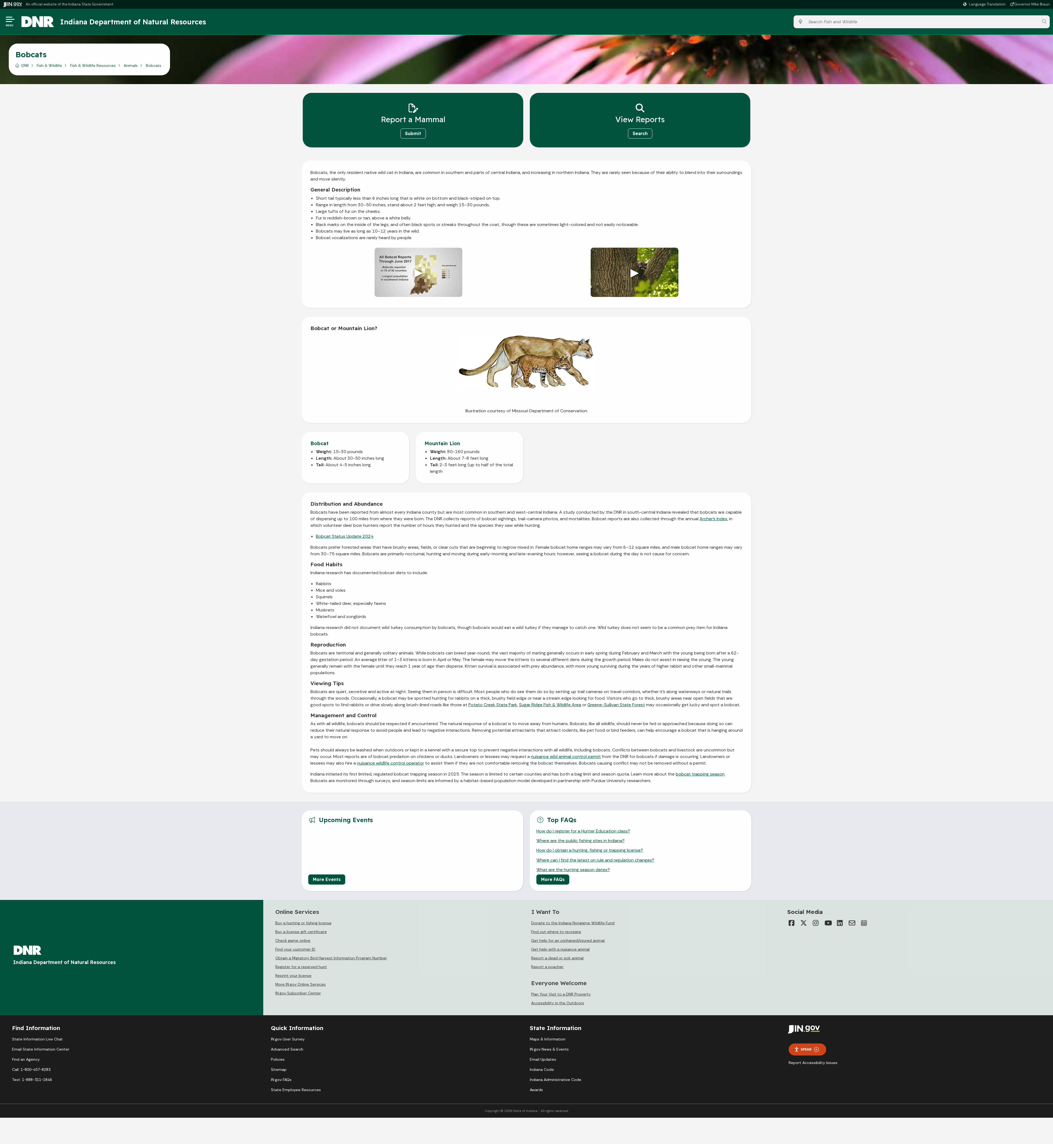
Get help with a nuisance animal (560, 949)
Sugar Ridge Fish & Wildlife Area (550, 705)
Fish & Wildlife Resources (93, 65)
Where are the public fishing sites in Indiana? (580, 840)
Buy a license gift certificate (301, 931)
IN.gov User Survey (288, 1039)
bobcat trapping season (700, 774)
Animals (131, 65)
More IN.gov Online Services (300, 984)
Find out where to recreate (556, 931)
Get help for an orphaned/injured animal (568, 940)
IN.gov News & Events (549, 1049)
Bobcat (319, 443)
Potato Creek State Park (492, 705)
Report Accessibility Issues (813, 1062)
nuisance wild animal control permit (566, 756)
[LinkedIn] (840, 923)
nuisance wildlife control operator (390, 763)
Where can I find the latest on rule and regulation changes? (595, 860)
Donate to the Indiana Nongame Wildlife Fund (573, 922)
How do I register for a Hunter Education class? (583, 831)
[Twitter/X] (803, 923)
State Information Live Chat (37, 1039)
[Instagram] (815, 923)
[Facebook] (791, 923)
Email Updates (543, 1059)
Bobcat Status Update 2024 (344, 536)
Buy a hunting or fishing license (303, 922)
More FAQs (553, 879)
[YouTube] (827, 923)
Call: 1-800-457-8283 (31, 1069)
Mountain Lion (442, 443)
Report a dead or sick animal (557, 958)
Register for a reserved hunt (301, 966)
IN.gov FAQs (281, 1079)
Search (640, 133)
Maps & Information (547, 1039)
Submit (413, 133)
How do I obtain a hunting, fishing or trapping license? (589, 850)
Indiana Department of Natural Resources (133, 21)
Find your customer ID (295, 949)
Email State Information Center (40, 1049)
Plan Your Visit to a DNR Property (561, 994)
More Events (327, 879)
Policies (278, 1059)
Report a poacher (547, 966)
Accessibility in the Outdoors (557, 1002)
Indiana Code (542, 1069)
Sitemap (279, 1069)
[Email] (852, 923)
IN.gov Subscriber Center (298, 993)
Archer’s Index (713, 519)
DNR (25, 65)
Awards (536, 1089)
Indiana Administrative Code (555, 1079)
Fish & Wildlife (49, 65)
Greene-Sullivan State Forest (616, 705)
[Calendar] (864, 923)
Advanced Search (287, 1049)
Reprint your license (293, 975)
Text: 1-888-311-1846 (32, 1079)
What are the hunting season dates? (573, 870)
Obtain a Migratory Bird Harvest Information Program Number (331, 958)
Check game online (292, 940)
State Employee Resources (296, 1089)
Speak (806, 1049)
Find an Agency (26, 1059)
